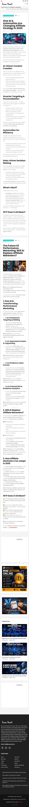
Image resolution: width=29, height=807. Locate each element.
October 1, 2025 (16, 31)
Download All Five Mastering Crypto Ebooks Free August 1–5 (13, 781)
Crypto (2, 761)
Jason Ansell (7, 31)
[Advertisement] (12, 549)
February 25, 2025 (16, 258)
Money (16, 763)
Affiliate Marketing (8, 15)
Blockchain (17, 761)
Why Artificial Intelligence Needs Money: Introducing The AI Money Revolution (15, 786)
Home (8, 9)
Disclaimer (17, 767)
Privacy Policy (4, 767)
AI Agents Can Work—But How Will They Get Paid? (14, 676)
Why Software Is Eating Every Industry (11, 657)
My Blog (16, 759)
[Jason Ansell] (7, 3)
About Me (17, 757)
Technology (4, 765)
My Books (3, 759)
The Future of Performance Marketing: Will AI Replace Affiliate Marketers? (13, 250)
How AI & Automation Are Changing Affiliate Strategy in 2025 (14, 24)
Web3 (2, 763)
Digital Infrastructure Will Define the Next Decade (14, 638)
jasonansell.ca (13, 527)
